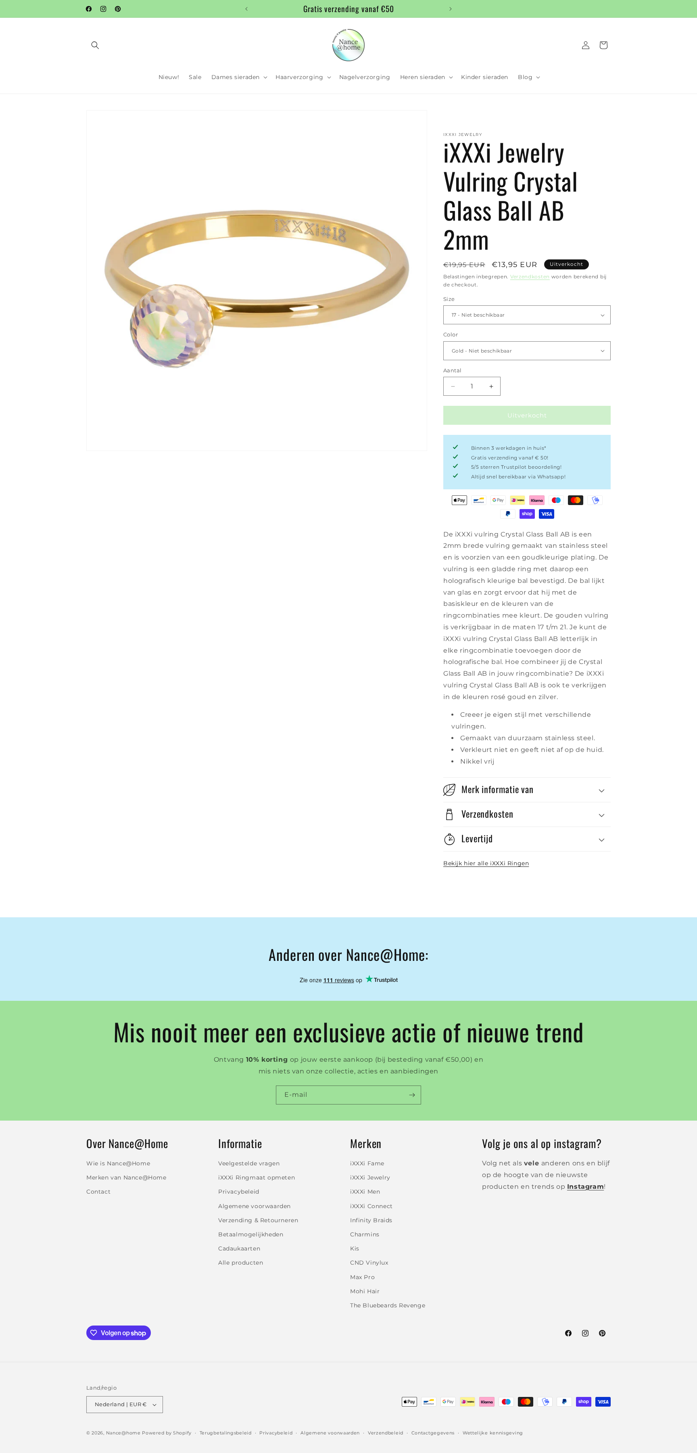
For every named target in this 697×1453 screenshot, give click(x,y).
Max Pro (362, 1277)
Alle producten (240, 1263)
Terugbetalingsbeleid (226, 1433)
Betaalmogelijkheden (250, 1234)
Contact (98, 1192)
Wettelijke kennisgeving (493, 1433)
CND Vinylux (369, 1263)
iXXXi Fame (367, 1163)
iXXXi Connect (371, 1206)
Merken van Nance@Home (126, 1177)
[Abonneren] (412, 1095)
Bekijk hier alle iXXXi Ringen (486, 863)
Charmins (365, 1234)
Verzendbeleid (385, 1433)
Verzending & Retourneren (258, 1220)
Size (449, 299)
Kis (354, 1248)
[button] (95, 45)
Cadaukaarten (239, 1248)
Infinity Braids (371, 1220)
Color (450, 334)
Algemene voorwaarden (254, 1206)
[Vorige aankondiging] (246, 9)
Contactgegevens (433, 1433)
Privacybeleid (238, 1192)
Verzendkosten (530, 276)
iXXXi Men (365, 1192)
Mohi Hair (365, 1291)
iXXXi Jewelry (370, 1177)
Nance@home (123, 1433)
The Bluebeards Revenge (387, 1305)
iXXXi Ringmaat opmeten (256, 1177)
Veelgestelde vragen (249, 1163)
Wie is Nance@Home (118, 1163)
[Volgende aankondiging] (450, 9)
